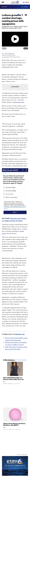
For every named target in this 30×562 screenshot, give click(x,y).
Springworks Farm (18, 102)
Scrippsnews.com (19, 334)
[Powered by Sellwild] (24, 454)
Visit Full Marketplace (21, 360)
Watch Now (25, 2)
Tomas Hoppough (9, 53)
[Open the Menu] (2, 2)
